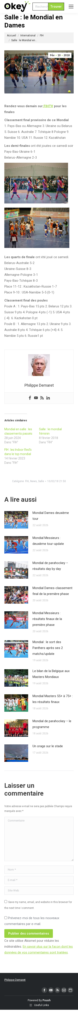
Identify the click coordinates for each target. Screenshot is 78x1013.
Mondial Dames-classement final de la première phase (52, 591)
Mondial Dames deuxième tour (50, 516)
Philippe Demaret (15, 979)
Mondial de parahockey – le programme (51, 724)
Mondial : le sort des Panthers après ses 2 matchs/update (47, 648)
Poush (46, 1000)
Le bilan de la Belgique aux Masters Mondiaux (51, 674)
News (33, 481)
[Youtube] (36, 398)
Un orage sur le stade (47, 746)
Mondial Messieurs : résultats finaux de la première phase (47, 619)
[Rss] (42, 398)
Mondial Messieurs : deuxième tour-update (48, 541)
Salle (41, 481)
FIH (27, 481)
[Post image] (16, 520)
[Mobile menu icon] (71, 6)
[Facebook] (30, 398)
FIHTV (48, 106)
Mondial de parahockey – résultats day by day (50, 566)
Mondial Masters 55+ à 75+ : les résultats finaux (52, 699)
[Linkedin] (48, 398)
